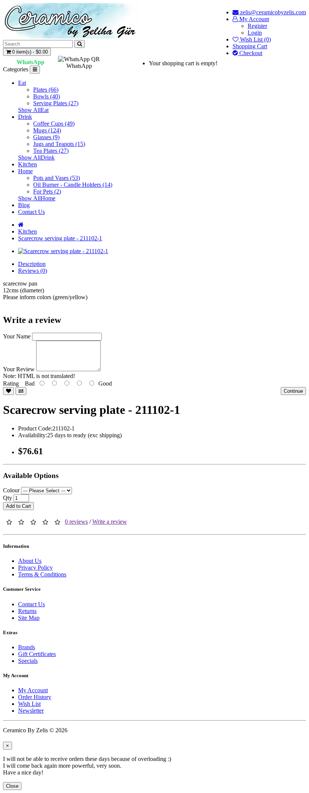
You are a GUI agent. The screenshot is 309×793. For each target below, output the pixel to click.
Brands (26, 647)
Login (255, 32)
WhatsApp (30, 62)
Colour (11, 490)
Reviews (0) (32, 270)
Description (32, 264)
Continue (293, 391)
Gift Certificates (37, 654)
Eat (22, 83)
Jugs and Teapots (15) (59, 144)
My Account (33, 690)
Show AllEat (33, 110)
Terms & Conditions (42, 574)
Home (25, 171)
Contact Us (31, 212)
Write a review (109, 521)
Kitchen (27, 164)
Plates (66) (45, 89)
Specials (28, 661)
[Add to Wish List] (8, 391)
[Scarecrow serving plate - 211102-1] (63, 251)
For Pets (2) (47, 191)
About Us (29, 561)
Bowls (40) (46, 96)
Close (12, 786)
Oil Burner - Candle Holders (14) (72, 184)
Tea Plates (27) (51, 151)
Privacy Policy (35, 567)
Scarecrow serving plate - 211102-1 (60, 238)
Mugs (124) (47, 130)
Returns (27, 611)
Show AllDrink (36, 157)
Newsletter (31, 710)
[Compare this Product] (20, 391)
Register (257, 26)
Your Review (19, 369)
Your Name (17, 336)
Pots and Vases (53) (56, 178)
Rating (11, 383)
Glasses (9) (46, 137)
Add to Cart (18, 506)
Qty (7, 498)
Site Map (29, 618)
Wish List (29, 704)
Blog (24, 205)
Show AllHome (36, 198)
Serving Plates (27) (55, 103)
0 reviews (76, 521)
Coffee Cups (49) (54, 123)
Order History (34, 697)
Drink (25, 117)
